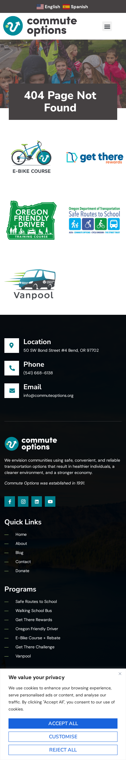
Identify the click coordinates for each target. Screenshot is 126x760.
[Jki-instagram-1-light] (23, 501)
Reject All (63, 750)
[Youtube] (50, 501)
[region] (63, 714)
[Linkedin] (36, 501)
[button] (107, 26)
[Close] (119, 673)
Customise (63, 736)
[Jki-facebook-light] (9, 501)
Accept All (63, 723)
